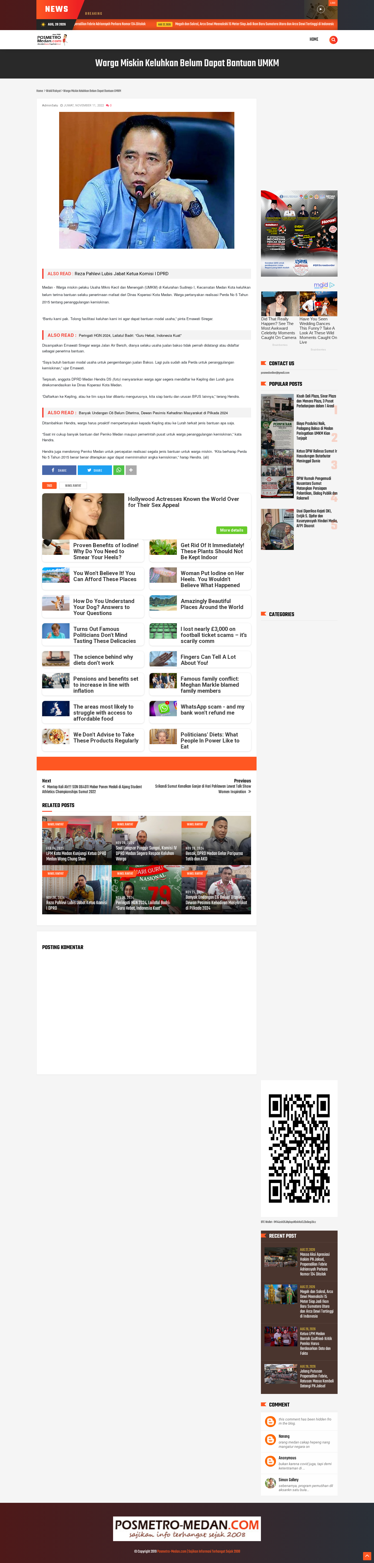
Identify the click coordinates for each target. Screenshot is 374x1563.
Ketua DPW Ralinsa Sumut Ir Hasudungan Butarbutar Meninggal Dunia (317, 456)
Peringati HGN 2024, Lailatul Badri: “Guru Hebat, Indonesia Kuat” (130, 335)
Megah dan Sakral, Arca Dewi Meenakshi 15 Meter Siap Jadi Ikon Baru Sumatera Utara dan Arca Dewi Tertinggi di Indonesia (195, 24)
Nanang (284, 1436)
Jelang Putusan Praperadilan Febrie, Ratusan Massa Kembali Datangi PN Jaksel (317, 1379)
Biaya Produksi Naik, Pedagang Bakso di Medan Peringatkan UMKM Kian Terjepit (315, 431)
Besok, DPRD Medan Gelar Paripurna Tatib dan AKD (214, 856)
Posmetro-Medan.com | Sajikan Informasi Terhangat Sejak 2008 (198, 1551)
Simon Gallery (288, 1480)
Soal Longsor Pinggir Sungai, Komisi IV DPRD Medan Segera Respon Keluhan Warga (146, 854)
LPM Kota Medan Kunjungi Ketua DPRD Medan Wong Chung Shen (76, 856)
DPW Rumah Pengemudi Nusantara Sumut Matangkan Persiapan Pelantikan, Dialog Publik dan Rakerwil (317, 488)
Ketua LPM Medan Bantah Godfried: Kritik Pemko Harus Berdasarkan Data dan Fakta (316, 1343)
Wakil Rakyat (73, 486)
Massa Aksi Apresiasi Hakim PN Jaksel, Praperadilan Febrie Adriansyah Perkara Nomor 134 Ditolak (315, 1264)
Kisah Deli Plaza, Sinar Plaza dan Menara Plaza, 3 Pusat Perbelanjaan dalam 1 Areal (316, 401)
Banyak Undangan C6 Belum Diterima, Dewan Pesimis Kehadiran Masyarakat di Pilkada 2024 (153, 412)
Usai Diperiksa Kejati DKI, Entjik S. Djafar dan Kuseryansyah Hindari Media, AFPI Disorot (317, 519)
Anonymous (287, 1458)
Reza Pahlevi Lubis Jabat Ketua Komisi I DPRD (122, 273)
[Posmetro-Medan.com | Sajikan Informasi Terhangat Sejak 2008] (187, 1540)
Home (314, 39)
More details (231, 530)
